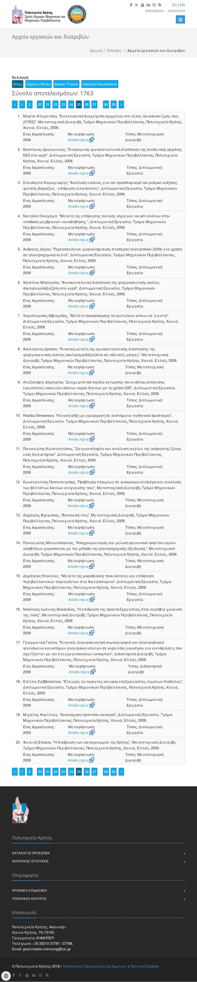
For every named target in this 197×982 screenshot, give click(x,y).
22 (55, 104)
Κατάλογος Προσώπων (30, 853)
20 (40, 104)
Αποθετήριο (78, 139)
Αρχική (96, 50)
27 (94, 104)
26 (87, 104)
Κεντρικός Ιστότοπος (30, 861)
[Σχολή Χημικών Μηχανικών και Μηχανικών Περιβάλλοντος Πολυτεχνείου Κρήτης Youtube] (142, 5)
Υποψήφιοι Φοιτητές (29, 898)
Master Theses (66, 83)
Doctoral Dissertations (99, 83)
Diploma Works (38, 83)
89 (114, 104)
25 (79, 104)
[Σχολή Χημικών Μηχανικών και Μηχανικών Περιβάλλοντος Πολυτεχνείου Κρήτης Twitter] (137, 5)
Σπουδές (114, 50)
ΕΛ (174, 4)
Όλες (17, 83)
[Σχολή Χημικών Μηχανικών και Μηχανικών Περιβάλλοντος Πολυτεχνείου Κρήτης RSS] (159, 5)
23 (63, 104)
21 (47, 104)
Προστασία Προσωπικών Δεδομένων (95, 966)
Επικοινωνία (155, 11)
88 (106, 104)
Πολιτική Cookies (145, 966)
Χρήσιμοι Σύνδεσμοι (29, 890)
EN (182, 4)
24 (71, 104)
